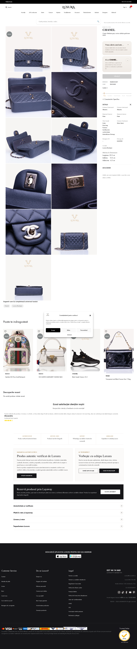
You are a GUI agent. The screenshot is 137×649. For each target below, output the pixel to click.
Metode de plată (5, 581)
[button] (90, 315)
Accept (53, 330)
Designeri (104, 12)
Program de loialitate (41, 581)
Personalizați (83, 330)
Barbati (97, 12)
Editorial (114, 12)
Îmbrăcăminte (87, 12)
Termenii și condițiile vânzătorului (77, 579)
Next (132, 423)
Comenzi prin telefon (41, 591)
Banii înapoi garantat (41, 601)
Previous (130, 423)
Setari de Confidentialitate (75, 599)
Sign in (125, 7)
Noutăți (23, 12)
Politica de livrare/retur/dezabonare (78, 595)
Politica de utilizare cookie (75, 587)
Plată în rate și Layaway (23, 513)
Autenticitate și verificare (23, 506)
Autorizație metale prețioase (76, 611)
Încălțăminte (67, 12)
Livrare (3, 586)
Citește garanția (26, 475)
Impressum (69, 334)
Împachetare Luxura (22, 526)
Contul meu (4, 596)
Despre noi (39, 576)
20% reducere (33, 12)
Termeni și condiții (73, 575)
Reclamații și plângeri (74, 615)
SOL (70, 607)
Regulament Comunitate (75, 583)
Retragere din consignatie (7, 605)
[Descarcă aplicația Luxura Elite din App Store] (61, 556)
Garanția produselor (41, 610)
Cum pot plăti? (40, 596)
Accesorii (77, 12)
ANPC (70, 603)
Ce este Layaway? (110, 491)
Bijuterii (58, 12)
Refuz (68, 330)
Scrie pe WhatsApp (109, 470)
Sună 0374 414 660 (88, 470)
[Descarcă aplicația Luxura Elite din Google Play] (75, 556)
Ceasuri (51, 12)
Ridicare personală (41, 586)
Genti (42, 12)
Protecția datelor (73, 591)
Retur (2, 591)
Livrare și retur (19, 519)
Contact (3, 576)
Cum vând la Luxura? (6, 601)
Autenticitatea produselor (42, 605)
